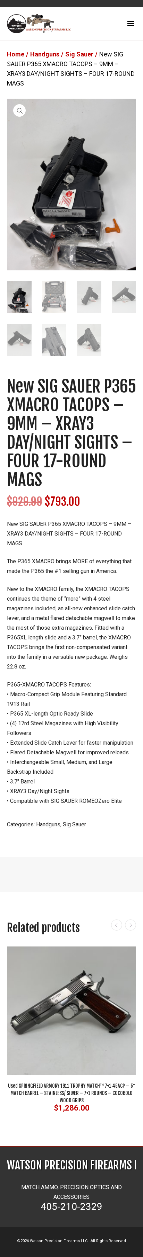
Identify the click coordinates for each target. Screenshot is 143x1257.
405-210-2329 (71, 1206)
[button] (19, 110)
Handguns (44, 54)
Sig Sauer (79, 54)
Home (15, 54)
